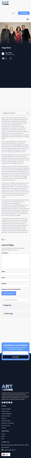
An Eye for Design (6, 409)
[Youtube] (7, 402)
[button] (27, 19)
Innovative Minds (6, 420)
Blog (3, 438)
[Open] (15, 13)
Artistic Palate (5, 411)
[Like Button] (3, 58)
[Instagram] (9, 402)
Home (3, 434)
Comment (5, 253)
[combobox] (6, 8)
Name (3, 271)
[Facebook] (2, 402)
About (3, 436)
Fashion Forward (6, 416)
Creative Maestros (7, 413)
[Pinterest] (11, 402)
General (4, 418)
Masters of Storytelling (8, 423)
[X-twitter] (5, 402)
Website (4, 283)
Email (3, 277)
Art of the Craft (6, 425)
